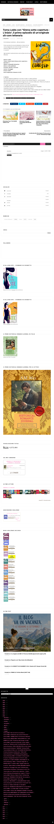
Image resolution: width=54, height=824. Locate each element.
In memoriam (10, 465)
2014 (4, 812)
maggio (6, 731)
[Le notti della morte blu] (26, 493)
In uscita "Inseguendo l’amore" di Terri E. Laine (15, 757)
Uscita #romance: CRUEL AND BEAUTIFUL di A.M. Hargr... (18, 746)
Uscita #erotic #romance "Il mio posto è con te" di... (17, 769)
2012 (4, 816)
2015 (4, 810)
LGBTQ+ (36, 2)
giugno (6, 729)
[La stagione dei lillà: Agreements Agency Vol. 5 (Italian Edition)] (32, 493)
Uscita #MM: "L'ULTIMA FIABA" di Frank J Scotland (16, 788)
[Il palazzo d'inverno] (23, 493)
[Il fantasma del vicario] (29, 493)
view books (18, 520)
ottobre (6, 721)
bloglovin (28, 190)
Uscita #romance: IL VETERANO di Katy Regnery (16, 754)
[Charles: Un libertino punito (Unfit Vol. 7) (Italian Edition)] (45, 493)
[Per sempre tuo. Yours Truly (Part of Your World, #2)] (18, 493)
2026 (4, 700)
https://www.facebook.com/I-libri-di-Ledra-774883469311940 (27, 94)
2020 (4, 712)
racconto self (29, 24)
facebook (28, 193)
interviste (30, 219)
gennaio (6, 804)
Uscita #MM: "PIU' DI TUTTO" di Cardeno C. (14, 732)
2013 (4, 814)
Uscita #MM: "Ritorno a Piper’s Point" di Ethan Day (16, 775)
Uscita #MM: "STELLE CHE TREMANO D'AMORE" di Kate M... (18, 790)
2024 (4, 704)
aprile (5, 798)
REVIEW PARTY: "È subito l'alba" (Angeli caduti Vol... (16, 763)
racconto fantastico (20, 24)
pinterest (28, 200)
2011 (4, 818)
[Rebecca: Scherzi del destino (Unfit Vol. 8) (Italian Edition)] (40, 493)
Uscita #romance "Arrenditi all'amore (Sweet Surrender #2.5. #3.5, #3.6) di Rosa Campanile (43, 123)
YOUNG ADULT (29, 2)
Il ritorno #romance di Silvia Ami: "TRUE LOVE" (15, 752)
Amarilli (9, 515)
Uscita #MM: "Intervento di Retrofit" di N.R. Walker (16, 742)
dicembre (6, 717)
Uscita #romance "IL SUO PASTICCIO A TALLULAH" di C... (18, 782)
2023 (4, 706)
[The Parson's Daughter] (7, 493)
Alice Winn (9, 466)
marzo (5, 800)
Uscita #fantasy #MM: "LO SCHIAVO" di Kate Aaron (16, 755)
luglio (5, 727)
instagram (28, 196)
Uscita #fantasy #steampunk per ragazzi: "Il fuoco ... (17, 773)
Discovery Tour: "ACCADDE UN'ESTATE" (10, 122)
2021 (4, 710)
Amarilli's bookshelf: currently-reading (14, 462)
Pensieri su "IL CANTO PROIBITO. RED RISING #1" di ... (17, 759)
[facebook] (52, 822)
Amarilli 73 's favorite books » (45, 500)
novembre (6, 719)
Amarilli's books (9, 487)
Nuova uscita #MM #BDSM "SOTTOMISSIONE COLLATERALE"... (19, 792)
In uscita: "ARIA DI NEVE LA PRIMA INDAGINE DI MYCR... (17, 765)
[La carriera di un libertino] (4, 497)
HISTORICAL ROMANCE (13, 2)
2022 (4, 708)
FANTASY (22, 2)
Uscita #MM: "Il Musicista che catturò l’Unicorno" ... (17, 734)
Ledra (13, 24)
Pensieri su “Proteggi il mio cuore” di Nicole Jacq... (16, 767)
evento (20, 219)
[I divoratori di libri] (48, 493)
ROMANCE (3, 2)
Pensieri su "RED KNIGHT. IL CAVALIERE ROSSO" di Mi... (17, 781)
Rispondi (9, 155)
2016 (4, 808)
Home (4, 24)
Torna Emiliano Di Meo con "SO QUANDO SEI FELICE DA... (17, 750)
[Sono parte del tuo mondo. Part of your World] (12, 493)
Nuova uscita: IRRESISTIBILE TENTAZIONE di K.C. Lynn (17, 738)
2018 (4, 716)
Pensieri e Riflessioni (8, 219)
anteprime (8, 24)
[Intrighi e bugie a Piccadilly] (34, 493)
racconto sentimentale (38, 24)
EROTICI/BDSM (43, 2)
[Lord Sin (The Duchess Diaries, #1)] (10, 498)
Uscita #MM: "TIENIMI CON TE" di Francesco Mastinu (17, 736)
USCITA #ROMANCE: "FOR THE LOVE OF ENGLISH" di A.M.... (18, 796)
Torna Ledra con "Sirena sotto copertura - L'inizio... (17, 771)
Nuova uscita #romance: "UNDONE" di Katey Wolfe (16, 748)
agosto (6, 725)
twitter (28, 202)
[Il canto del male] (21, 493)
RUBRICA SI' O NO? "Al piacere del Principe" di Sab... (16, 740)
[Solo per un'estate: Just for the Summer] (15, 493)
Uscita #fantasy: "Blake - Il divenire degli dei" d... (16, 761)
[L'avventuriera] (43, 493)
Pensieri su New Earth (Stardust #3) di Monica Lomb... (17, 794)
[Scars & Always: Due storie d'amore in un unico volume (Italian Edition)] (4, 493)
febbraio (6, 802)
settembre (7, 723)
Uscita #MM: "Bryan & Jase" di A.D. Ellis (13, 779)
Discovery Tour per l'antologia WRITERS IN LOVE (25, 122)
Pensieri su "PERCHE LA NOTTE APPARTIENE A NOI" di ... (17, 744)
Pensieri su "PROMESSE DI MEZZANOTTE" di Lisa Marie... (18, 786)
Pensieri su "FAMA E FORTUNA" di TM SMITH (15, 784)
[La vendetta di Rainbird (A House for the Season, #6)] (37, 493)
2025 (4, 702)
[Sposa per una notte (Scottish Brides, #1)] (7, 497)
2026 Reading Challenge (12, 513)
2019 (4, 714)
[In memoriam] (5, 468)
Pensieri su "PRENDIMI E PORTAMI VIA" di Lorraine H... (17, 777)
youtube (28, 205)
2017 (4, 807)
